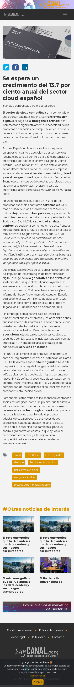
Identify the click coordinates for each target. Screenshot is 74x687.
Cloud (17, 455)
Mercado (19, 462)
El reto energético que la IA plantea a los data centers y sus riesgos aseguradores (16, 544)
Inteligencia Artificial (25, 477)
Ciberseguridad (53, 455)
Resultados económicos (43, 462)
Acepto (38, 682)
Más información (37, 675)
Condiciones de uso (19, 630)
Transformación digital (26, 470)
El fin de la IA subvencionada (51, 580)
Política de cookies (51, 630)
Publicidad (38, 637)
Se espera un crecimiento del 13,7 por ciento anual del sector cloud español (36, 88)
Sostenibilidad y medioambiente (32, 484)
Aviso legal (18, 637)
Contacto (58, 637)
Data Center (33, 455)
